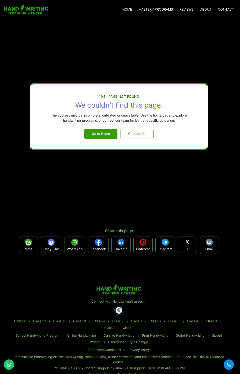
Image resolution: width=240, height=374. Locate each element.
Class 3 (211, 321)
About (205, 9)
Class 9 (99, 321)
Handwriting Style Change (128, 342)
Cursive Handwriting (119, 335)
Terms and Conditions (104, 350)
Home (127, 9)
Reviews (187, 9)
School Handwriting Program (38, 335)
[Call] (229, 364)
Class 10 (79, 321)
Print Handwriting (155, 335)
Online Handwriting (81, 335)
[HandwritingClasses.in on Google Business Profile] (118, 310)
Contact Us (137, 134)
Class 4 (192, 321)
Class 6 (155, 321)
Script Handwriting (190, 335)
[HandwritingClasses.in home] (26, 9)
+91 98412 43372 (67, 368)
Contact (226, 9)
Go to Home (101, 134)
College (20, 321)
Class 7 (136, 321)
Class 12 (39, 321)
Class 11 (59, 321)
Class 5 (174, 321)
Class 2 (109, 328)
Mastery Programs (156, 9)
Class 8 (118, 321)
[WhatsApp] (9, 364)
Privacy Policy (139, 350)
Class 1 (128, 328)
